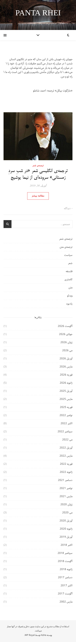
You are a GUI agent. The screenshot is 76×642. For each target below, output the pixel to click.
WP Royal (30, 635)
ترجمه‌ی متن (66, 247)
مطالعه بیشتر (38, 196)
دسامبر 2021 (65, 480)
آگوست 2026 (65, 326)
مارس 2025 (66, 399)
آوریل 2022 (66, 448)
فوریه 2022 (66, 464)
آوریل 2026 (66, 358)
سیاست (68, 255)
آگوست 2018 (65, 561)
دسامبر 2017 (65, 577)
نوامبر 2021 (66, 488)
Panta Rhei (38, 13)
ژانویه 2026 (66, 383)
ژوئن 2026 (66, 342)
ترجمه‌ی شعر (38, 165)
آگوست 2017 (65, 593)
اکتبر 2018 (66, 545)
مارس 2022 (66, 456)
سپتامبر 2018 (65, 553)
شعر (70, 263)
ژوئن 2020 (66, 504)
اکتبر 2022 (66, 423)
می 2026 (67, 350)
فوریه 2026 (66, 375)
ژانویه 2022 (66, 472)
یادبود (69, 304)
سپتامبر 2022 (65, 431)
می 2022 (67, 439)
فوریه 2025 (66, 407)
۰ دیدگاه (68, 208)
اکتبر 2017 (66, 585)
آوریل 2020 (66, 520)
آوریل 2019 (66, 537)
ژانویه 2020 (66, 529)
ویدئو (69, 295)
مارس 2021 (66, 496)
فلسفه (69, 271)
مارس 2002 (66, 602)
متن (70, 287)
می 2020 (67, 512)
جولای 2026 (65, 334)
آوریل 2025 (66, 391)
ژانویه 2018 (66, 569)
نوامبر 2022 (66, 415)
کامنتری (68, 279)
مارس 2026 (66, 366)
